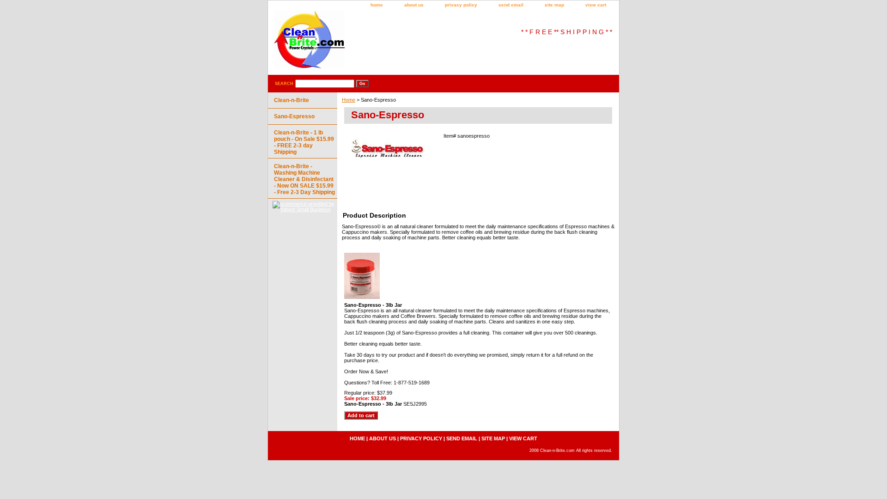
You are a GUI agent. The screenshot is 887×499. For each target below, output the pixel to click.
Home (348, 100)
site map (554, 4)
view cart (595, 4)
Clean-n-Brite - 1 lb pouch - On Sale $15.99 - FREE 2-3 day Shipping (304, 142)
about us (414, 4)
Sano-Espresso (294, 116)
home (377, 4)
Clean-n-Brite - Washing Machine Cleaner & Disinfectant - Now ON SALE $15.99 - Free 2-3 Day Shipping (304, 179)
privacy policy (461, 4)
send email (510, 4)
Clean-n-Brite (291, 100)
